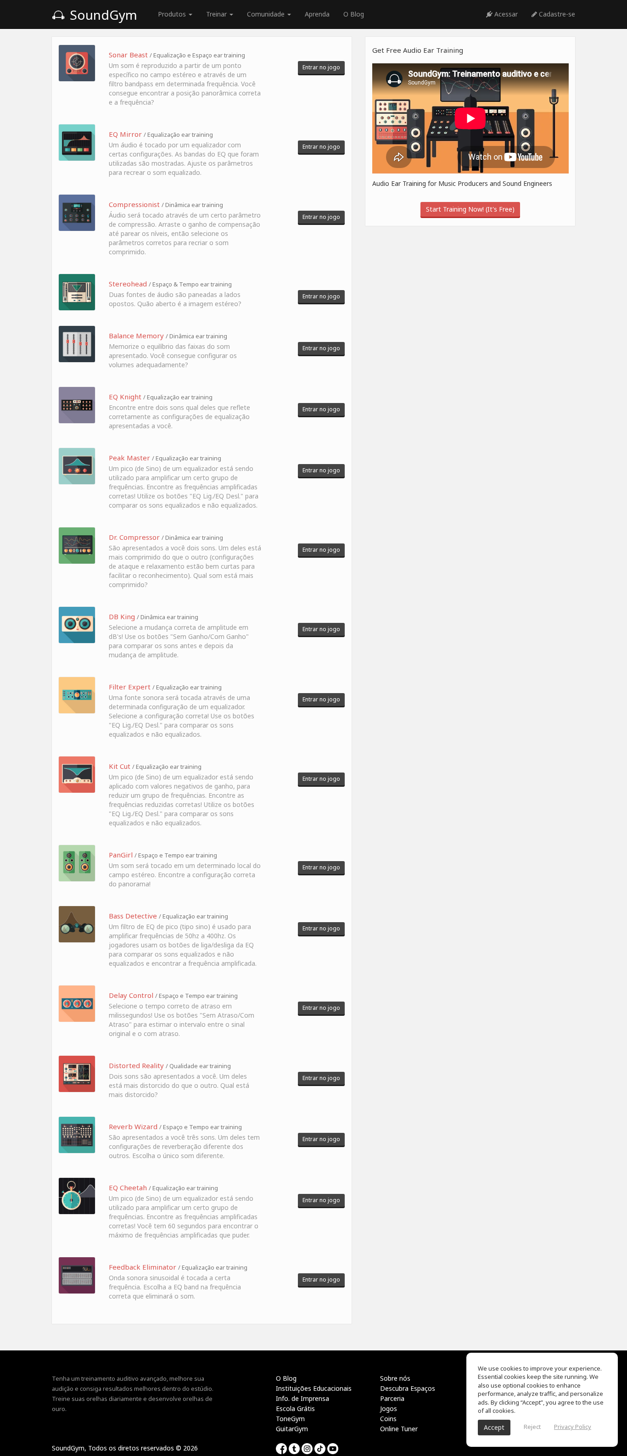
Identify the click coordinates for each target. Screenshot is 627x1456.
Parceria (392, 1398)
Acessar (505, 14)
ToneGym (290, 1418)
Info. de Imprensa (302, 1398)
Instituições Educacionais (314, 1388)
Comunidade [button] (266, 14)
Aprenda (317, 14)
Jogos (388, 1408)
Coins (388, 1418)
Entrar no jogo (321, 67)
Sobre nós (395, 1378)
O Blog (353, 14)
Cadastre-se (556, 14)
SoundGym (102, 14)
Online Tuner (399, 1428)
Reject (532, 1426)
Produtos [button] (173, 14)
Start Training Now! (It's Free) (470, 209)
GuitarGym (292, 1428)
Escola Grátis (295, 1408)
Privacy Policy (572, 1426)
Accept (494, 1427)
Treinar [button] (217, 14)
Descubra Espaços (407, 1388)
